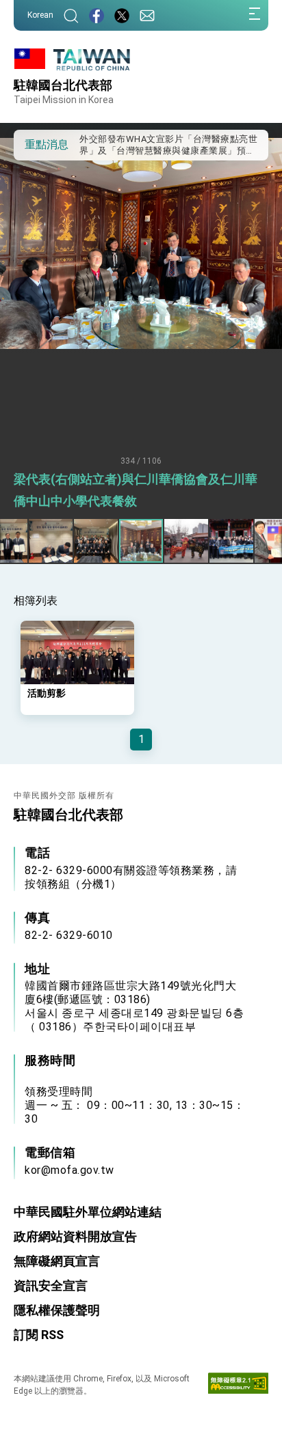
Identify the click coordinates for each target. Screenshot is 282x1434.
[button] (34, 144)
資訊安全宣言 (51, 1285)
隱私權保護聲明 (57, 1310)
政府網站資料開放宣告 (75, 1236)
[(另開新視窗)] (96, 15)
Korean (40, 15)
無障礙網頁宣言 (57, 1261)
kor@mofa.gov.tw (69, 1170)
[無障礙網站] (238, 1386)
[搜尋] (71, 15)
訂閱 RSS (39, 1334)
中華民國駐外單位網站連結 (88, 1212)
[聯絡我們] (147, 15)
